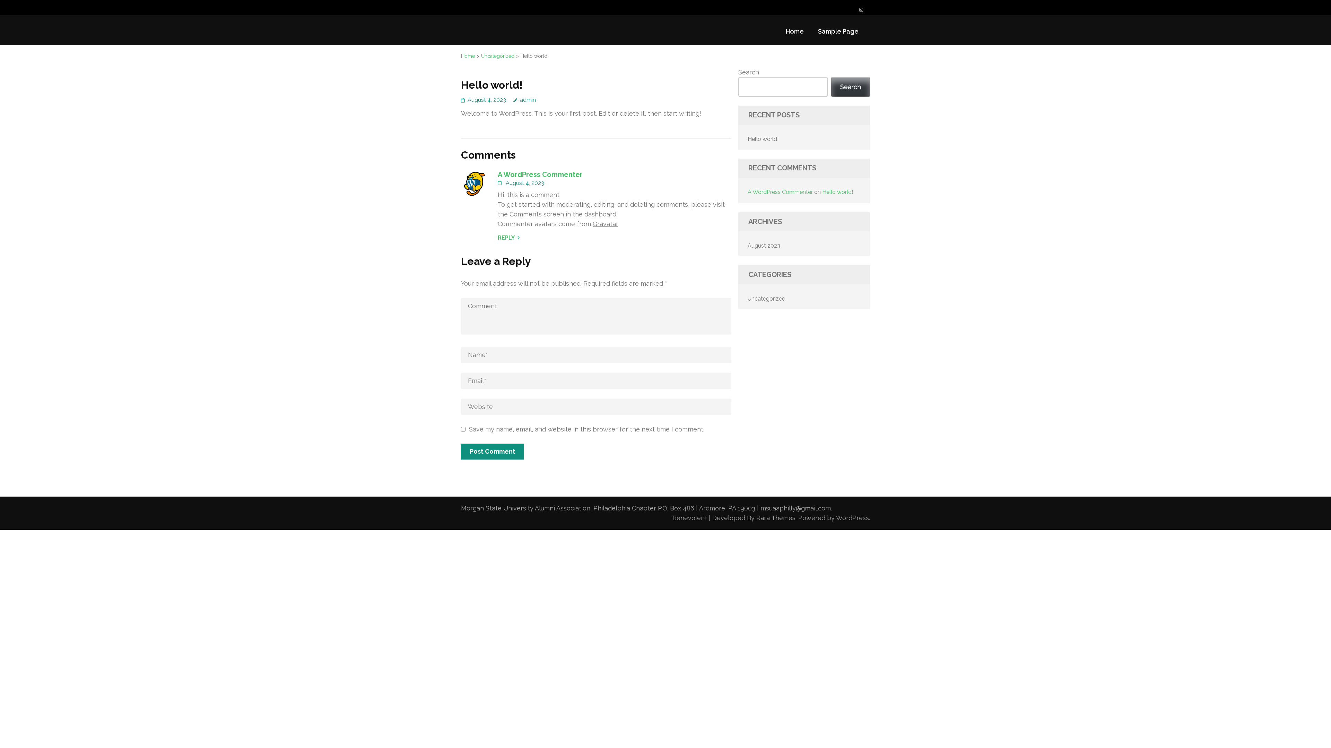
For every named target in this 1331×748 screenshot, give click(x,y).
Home (795, 31)
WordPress (852, 518)
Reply (506, 237)
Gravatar (605, 224)
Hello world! (763, 139)
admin (528, 100)
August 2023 (764, 245)
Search (748, 72)
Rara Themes (775, 518)
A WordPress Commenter (540, 174)
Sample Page (838, 31)
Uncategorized (766, 298)
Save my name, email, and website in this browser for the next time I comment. (586, 429)
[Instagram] (861, 9)
